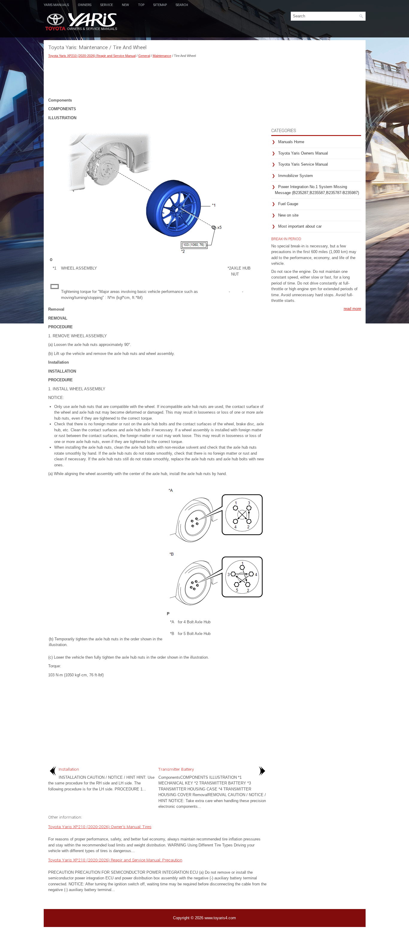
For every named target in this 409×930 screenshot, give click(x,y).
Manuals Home (291, 142)
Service (106, 5)
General (144, 56)
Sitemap (160, 5)
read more (352, 308)
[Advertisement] (157, 76)
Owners (84, 5)
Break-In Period (286, 239)
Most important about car (300, 226)
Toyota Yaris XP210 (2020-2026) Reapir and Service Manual (92, 56)
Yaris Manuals (56, 5)
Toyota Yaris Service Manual (303, 164)
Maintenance (162, 56)
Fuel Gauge (288, 204)
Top (141, 5)
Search (182, 5)
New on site (288, 215)
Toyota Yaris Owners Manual (303, 153)
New (125, 5)
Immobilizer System (295, 175)
